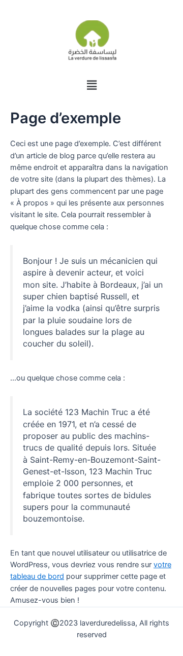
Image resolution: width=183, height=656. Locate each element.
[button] (91, 85)
